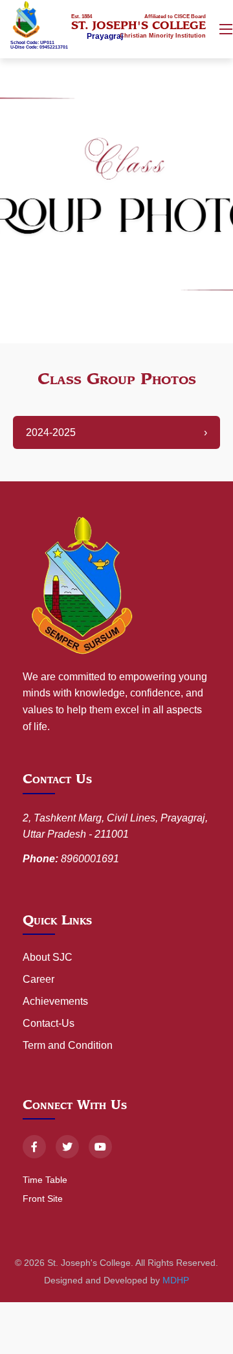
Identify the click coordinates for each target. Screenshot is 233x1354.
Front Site (43, 1198)
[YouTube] (100, 1146)
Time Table (45, 1180)
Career (38, 979)
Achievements (55, 1001)
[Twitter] (67, 1146)
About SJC (47, 957)
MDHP (175, 1280)
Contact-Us (48, 1023)
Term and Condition (68, 1045)
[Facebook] (34, 1146)
